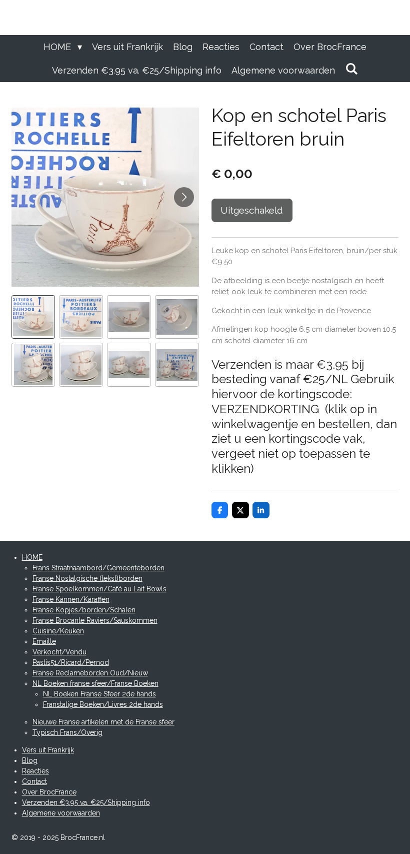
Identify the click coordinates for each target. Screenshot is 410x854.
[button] (34, 317)
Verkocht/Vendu (59, 652)
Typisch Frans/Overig (67, 732)
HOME (32, 557)
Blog (30, 760)
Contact (34, 781)
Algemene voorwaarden (61, 813)
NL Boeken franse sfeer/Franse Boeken (95, 683)
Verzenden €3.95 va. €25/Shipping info (86, 802)
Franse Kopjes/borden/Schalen (84, 610)
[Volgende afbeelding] (184, 197)
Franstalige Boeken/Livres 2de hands (103, 704)
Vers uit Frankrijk (48, 750)
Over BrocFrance (49, 792)
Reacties (35, 771)
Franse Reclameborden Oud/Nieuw (90, 673)
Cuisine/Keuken (58, 631)
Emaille (44, 641)
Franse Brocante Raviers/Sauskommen (95, 620)
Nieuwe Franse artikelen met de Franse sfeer (103, 722)
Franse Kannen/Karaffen (71, 599)
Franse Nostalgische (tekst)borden (87, 578)
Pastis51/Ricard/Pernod (70, 662)
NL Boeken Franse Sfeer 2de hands (99, 694)
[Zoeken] (351, 69)
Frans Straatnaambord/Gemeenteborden (98, 568)
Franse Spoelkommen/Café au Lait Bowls (99, 589)
